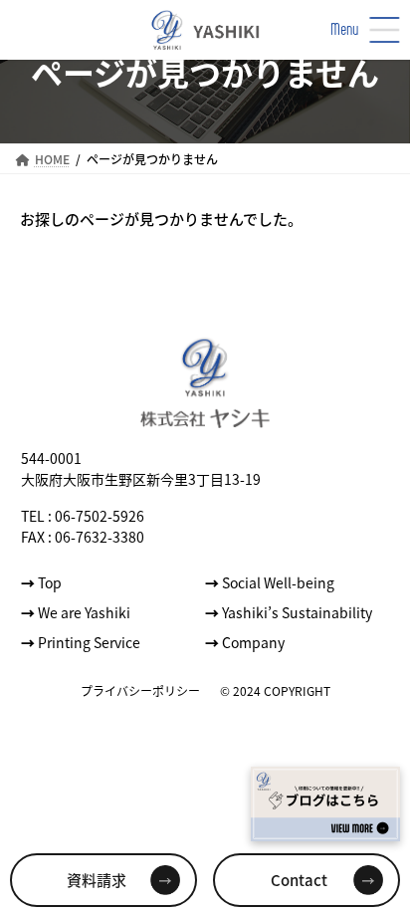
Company (245, 641)
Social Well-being (269, 581)
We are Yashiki (75, 611)
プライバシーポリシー (140, 689)
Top (41, 581)
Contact (299, 879)
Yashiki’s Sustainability (288, 611)
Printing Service (80, 641)
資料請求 (96, 879)
